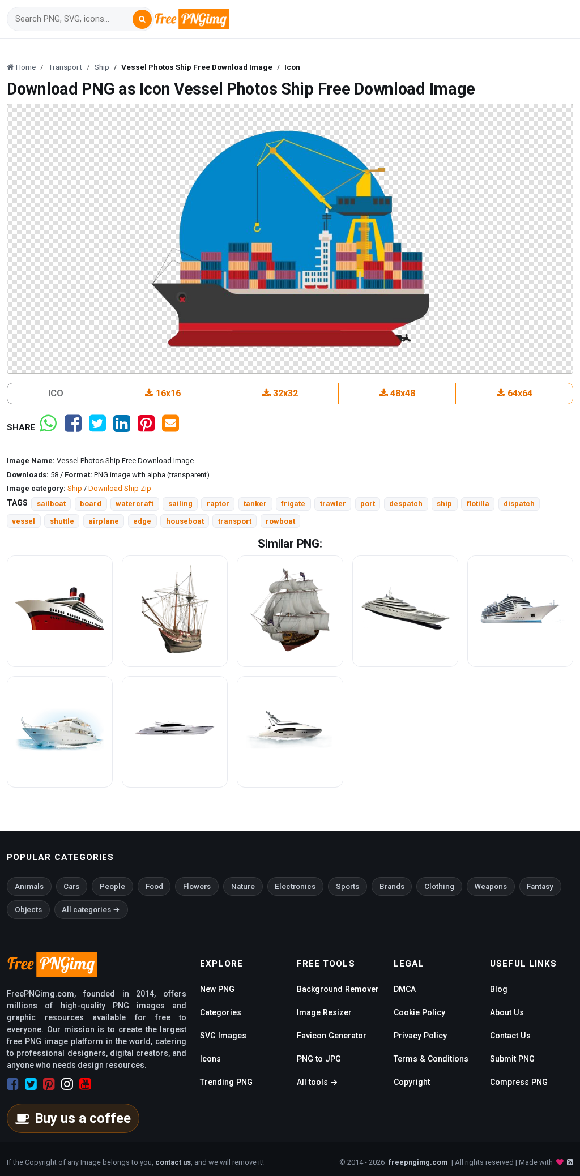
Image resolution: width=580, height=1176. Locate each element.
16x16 (167, 393)
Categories (220, 1012)
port (367, 503)
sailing (180, 503)
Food (154, 886)
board (90, 503)
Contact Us (510, 1036)
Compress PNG (519, 1082)
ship (444, 503)
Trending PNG (226, 1082)
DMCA (405, 989)
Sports (347, 886)
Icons (210, 1059)
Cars (71, 886)
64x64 (518, 393)
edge (142, 521)
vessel (23, 521)
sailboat (51, 503)
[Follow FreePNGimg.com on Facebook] (13, 1084)
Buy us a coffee (83, 1118)
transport (234, 521)
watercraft (134, 503)
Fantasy (540, 886)
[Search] (142, 19)
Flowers (197, 886)
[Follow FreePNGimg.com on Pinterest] (49, 1084)
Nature (243, 886)
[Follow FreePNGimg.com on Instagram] (67, 1084)
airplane (103, 521)
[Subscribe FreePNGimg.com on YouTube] (85, 1084)
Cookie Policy (419, 1012)
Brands (391, 886)
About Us (507, 1012)
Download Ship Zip (119, 488)
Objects (28, 909)
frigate (293, 503)
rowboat (280, 521)
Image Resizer (324, 1012)
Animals (29, 886)
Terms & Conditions (431, 1059)
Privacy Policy (420, 1036)
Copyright (412, 1082)
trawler (333, 503)
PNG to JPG (319, 1059)
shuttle (62, 521)
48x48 (401, 393)
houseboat (185, 521)
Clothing (439, 886)
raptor (218, 503)
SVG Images (223, 1036)
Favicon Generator (331, 1036)
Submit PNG (512, 1059)
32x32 (284, 393)
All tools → (317, 1082)
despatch (406, 503)
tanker (255, 503)
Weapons (491, 886)
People (112, 886)
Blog (499, 989)
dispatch (519, 503)
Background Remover (338, 989)
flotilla (478, 503)
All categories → (91, 909)
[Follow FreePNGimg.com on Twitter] (31, 1084)
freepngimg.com (418, 1162)
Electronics (295, 886)
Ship (74, 488)
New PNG (217, 989)
